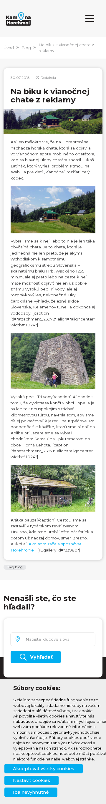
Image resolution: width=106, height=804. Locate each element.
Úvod (9, 47)
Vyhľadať (41, 657)
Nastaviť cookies (31, 780)
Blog (26, 47)
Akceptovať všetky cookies (43, 768)
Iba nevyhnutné (31, 792)
